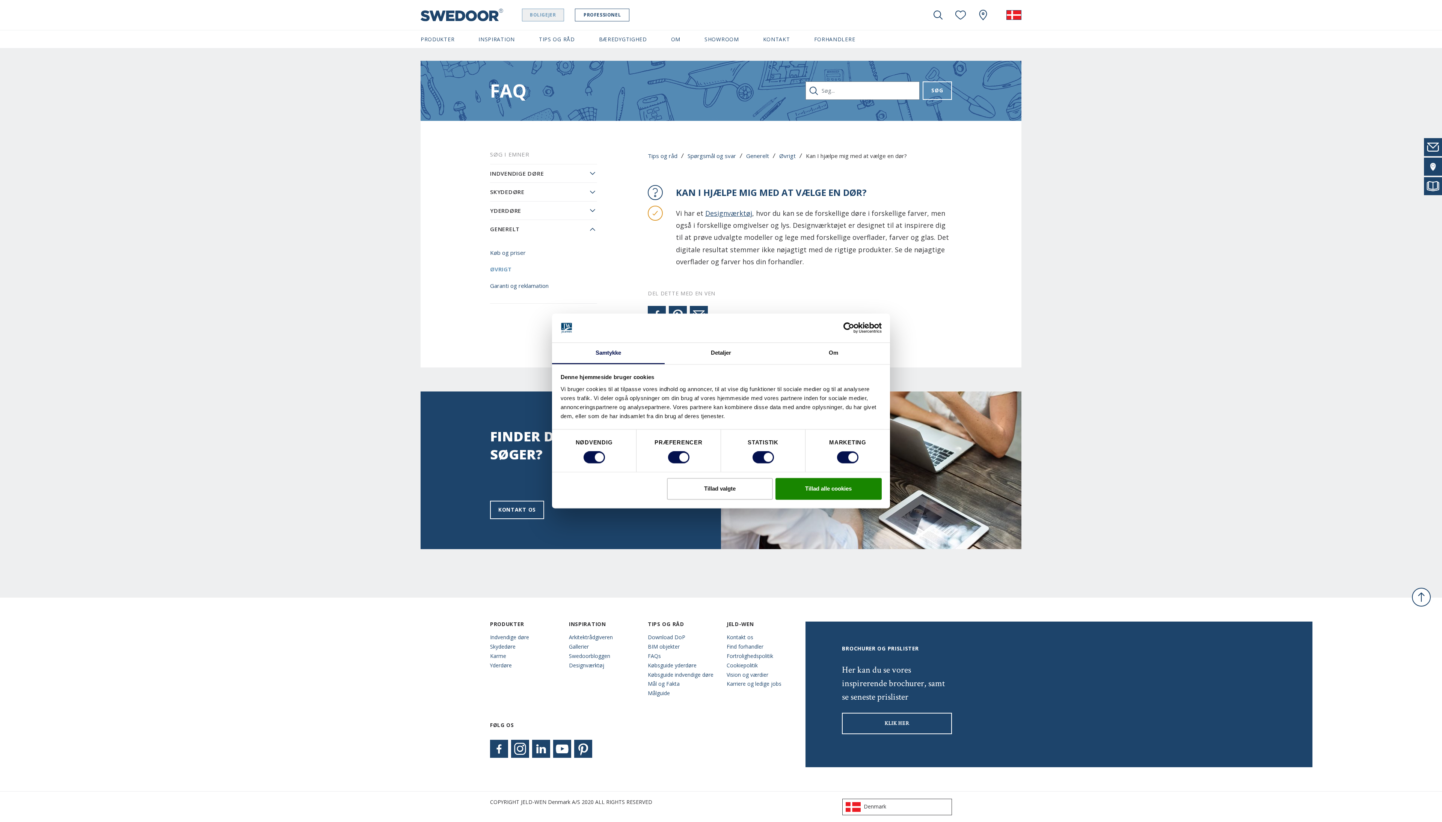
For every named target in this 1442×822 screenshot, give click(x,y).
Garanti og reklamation (519, 285)
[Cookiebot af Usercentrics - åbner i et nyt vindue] (849, 328)
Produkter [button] (437, 39)
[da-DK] (1013, 15)
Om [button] (675, 39)
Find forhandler (745, 646)
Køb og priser (508, 252)
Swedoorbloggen (589, 655)
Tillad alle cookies (828, 488)
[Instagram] (520, 749)
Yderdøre (505, 210)
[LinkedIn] (541, 749)
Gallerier (579, 646)
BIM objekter (664, 646)
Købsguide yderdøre (672, 665)
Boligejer (543, 15)
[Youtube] (562, 749)
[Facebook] (499, 749)
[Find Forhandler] (1433, 167)
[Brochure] (1433, 186)
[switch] (678, 458)
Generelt (757, 156)
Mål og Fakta (664, 683)
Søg (937, 90)
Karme (498, 655)
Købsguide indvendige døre (680, 674)
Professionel (602, 15)
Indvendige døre (517, 173)
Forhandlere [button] (834, 39)
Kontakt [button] (776, 39)
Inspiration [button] (496, 39)
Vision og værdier (747, 674)
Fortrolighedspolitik (750, 655)
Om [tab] (833, 352)
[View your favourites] (960, 15)
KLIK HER (897, 723)
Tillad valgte (720, 488)
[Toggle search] (938, 15)
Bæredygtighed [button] (623, 39)
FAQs (654, 655)
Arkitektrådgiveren (591, 637)
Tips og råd (662, 156)
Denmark (875, 806)
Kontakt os (517, 509)
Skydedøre (507, 192)
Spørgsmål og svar (712, 156)
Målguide (659, 693)
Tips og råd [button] (557, 39)
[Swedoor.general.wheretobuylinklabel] (983, 15)
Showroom (721, 39)
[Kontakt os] (1433, 147)
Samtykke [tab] (608, 352)
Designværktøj (728, 213)
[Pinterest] (583, 749)
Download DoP (666, 637)
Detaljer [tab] (721, 352)
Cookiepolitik (742, 665)
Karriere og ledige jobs (754, 683)
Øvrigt (787, 156)
